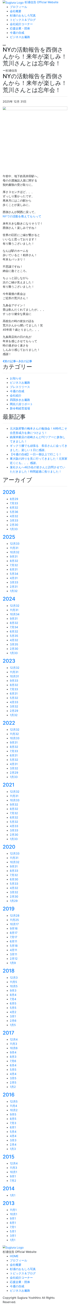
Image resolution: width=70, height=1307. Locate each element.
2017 (8, 1033)
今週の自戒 (17, 391)
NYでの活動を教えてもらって (22, 216)
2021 (8, 785)
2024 (9, 599)
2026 (9, 492)
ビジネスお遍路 (20, 382)
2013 (9, 1203)
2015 (8, 1157)
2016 (9, 1095)
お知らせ (15, 378)
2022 (9, 723)
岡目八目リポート (21, 404)
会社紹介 (15, 395)
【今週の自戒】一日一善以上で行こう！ (36, 454)
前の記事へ (11, 361)
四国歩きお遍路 (20, 400)
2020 (9, 847)
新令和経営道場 (20, 408)
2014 (9, 1188)
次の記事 (26, 361)
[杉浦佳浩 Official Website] (13, 1247)
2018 (9, 971)
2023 (9, 661)
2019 (9, 909)
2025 (9, 537)
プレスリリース (20, 387)
